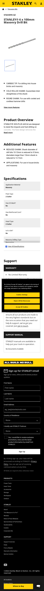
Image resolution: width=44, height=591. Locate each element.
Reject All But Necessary (22, 301)
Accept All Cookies (22, 307)
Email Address (9, 405)
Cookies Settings (21, 294)
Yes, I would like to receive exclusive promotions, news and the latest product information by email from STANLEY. (21, 440)
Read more (8, 132)
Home (3, 9)
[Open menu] (3, 3)
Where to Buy (18, 586)
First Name (8, 383)
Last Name (8, 394)
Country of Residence (11, 415)
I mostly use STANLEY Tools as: (15, 426)
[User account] (41, 3)
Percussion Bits (12, 9)
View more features (12, 107)
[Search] (35, 3)
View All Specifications (16, 246)
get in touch (23, 326)
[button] (5, 565)
